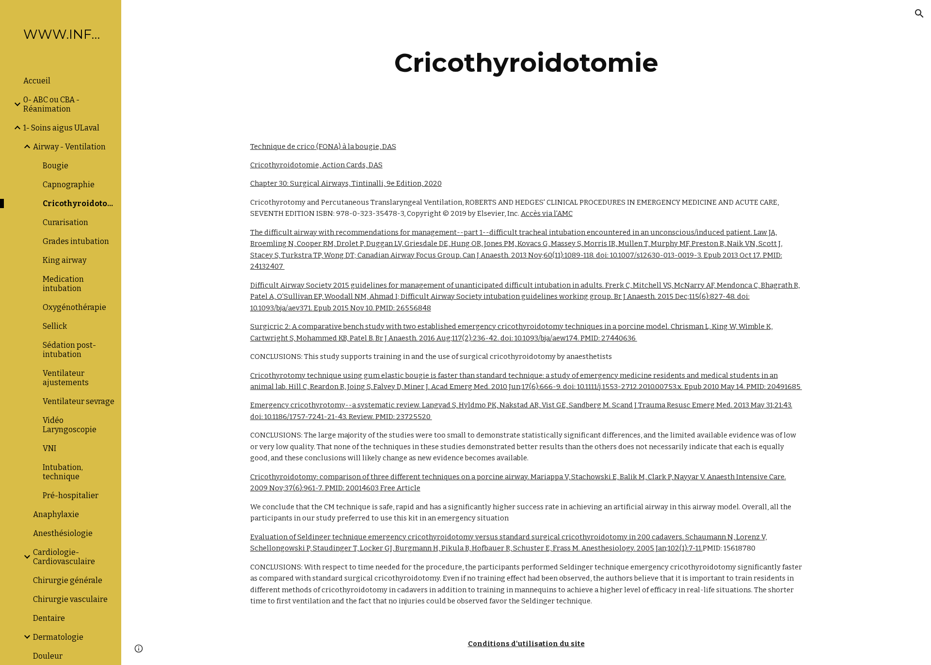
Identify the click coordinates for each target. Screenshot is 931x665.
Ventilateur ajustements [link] (66, 378)
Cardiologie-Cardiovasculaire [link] (64, 557)
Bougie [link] (55, 165)
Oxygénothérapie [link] (74, 307)
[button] (919, 13)
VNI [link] (49, 448)
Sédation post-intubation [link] (69, 350)
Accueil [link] (36, 80)
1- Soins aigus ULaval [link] (61, 127)
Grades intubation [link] (76, 241)
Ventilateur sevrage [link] (78, 401)
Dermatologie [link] (58, 637)
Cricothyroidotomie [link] (79, 203)
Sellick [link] (55, 326)
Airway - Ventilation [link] (69, 146)
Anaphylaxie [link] (56, 514)
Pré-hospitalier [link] (70, 495)
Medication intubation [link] (63, 284)
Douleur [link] (48, 656)
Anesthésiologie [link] (63, 533)
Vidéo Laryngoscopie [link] (69, 425)
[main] (526, 63)
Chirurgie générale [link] (67, 580)
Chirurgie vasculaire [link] (70, 599)
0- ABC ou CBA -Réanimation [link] (51, 104)
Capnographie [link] (69, 184)
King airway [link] (64, 260)
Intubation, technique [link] (63, 472)
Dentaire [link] (49, 618)
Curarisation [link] (65, 222)
